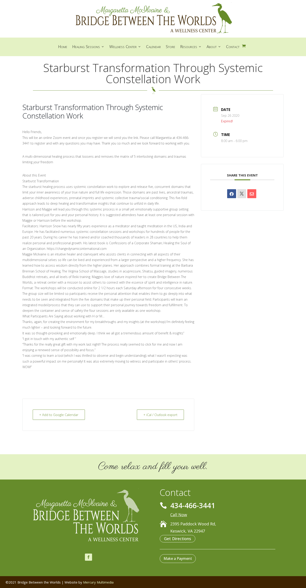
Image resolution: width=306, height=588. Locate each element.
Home (62, 47)
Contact (232, 47)
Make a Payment (178, 558)
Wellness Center (123, 47)
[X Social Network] (241, 193)
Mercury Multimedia (98, 582)
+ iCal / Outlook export (160, 414)
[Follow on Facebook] (88, 557)
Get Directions (177, 538)
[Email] (251, 193)
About (212, 47)
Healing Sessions (86, 47)
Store (170, 47)
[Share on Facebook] (231, 193)
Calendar (153, 47)
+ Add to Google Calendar (58, 414)
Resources (188, 47)
